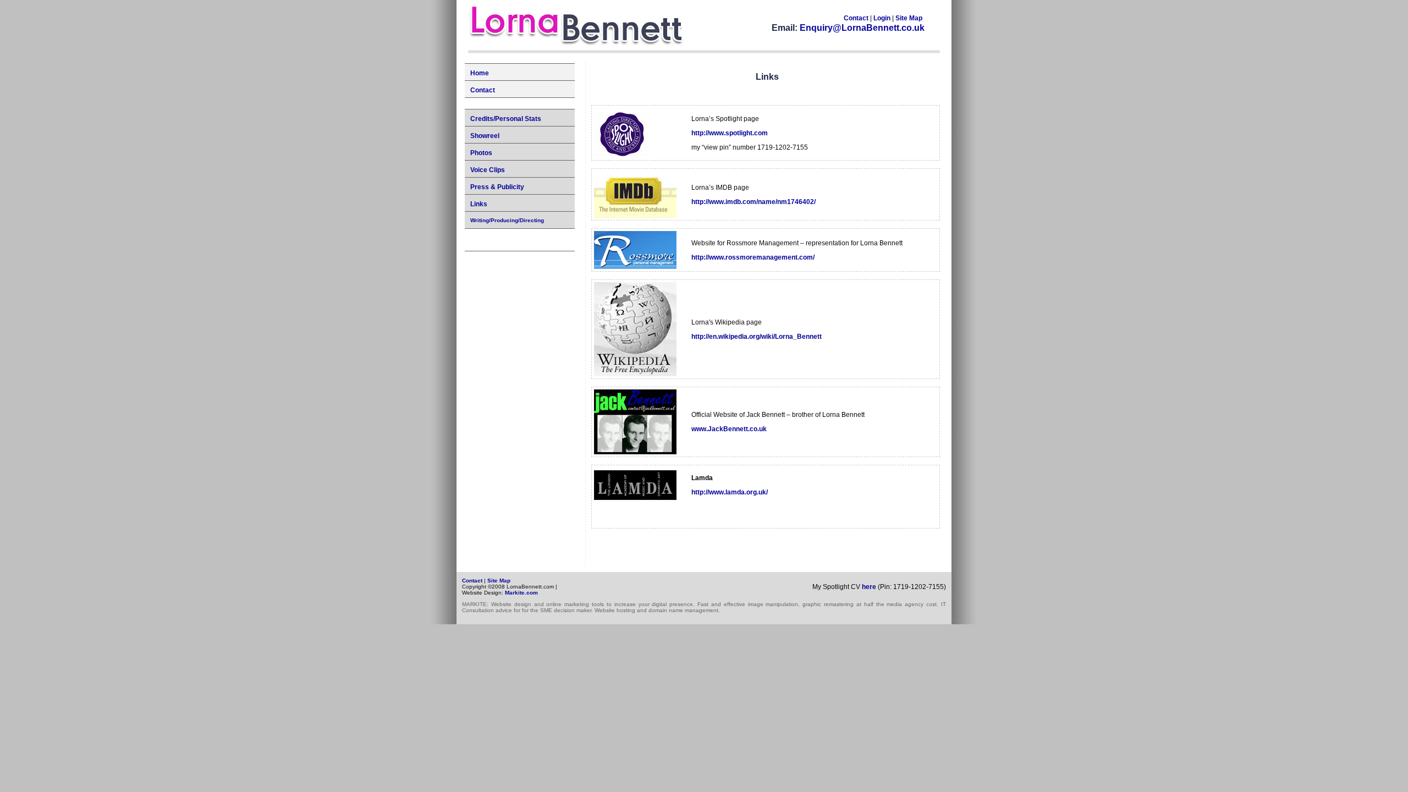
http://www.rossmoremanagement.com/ (753, 257)
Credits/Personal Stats (505, 119)
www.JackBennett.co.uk (729, 429)
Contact (856, 18)
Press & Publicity (497, 187)
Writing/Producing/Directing (507, 220)
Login (882, 18)
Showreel (484, 136)
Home (479, 73)
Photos (481, 153)
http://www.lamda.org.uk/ (729, 492)
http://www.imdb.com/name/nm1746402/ (753, 202)
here (869, 587)
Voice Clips (487, 170)
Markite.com (521, 593)
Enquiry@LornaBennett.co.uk (862, 27)
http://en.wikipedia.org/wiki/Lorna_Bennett (756, 336)
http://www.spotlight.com (729, 133)
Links (478, 204)
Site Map (908, 18)
